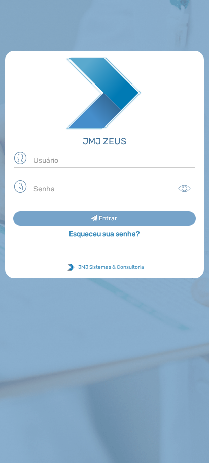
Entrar (107, 218)
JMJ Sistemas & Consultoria (110, 267)
